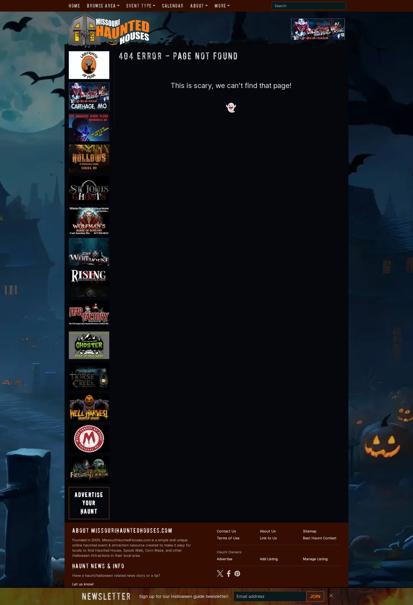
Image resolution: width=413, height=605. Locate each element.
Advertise (224, 559)
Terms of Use (228, 538)
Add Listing (269, 559)
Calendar (172, 6)
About (197, 6)
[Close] (331, 595)
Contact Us (226, 531)
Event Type (139, 6)
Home (74, 6)
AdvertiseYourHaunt (89, 503)
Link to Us (268, 538)
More (220, 6)
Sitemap (309, 531)
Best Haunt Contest (319, 538)
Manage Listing (315, 559)
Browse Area (101, 6)
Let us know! (83, 584)
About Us (268, 531)
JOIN (315, 596)
